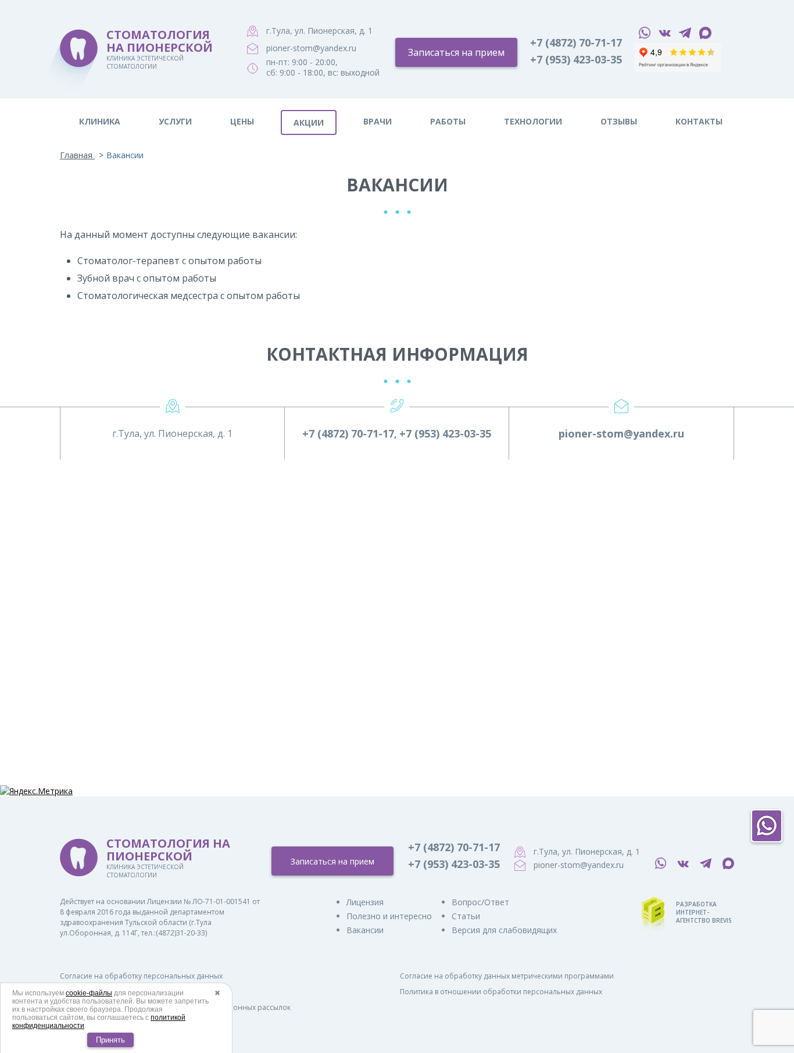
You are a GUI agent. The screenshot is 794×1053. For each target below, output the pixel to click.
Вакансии (365, 929)
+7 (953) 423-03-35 (576, 59)
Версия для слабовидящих (504, 929)
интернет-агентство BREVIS (704, 916)
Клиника (99, 121)
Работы (448, 121)
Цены (242, 121)
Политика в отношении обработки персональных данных (501, 992)
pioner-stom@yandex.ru (311, 48)
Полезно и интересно (389, 916)
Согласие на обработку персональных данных (141, 976)
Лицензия (365, 902)
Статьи (466, 916)
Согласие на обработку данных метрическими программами (507, 976)
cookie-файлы (89, 993)
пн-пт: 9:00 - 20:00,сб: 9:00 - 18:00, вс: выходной (323, 67)
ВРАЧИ (377, 121)
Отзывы (618, 121)
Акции (309, 122)
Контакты (699, 121)
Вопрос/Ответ (480, 902)
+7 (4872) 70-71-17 (576, 42)
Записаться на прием (456, 52)
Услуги (175, 121)
